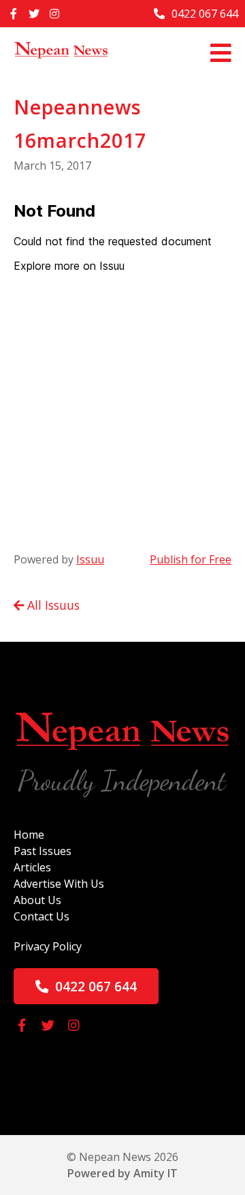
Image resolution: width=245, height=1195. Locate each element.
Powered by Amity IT (122, 1173)
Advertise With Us (59, 883)
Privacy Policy (48, 946)
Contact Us (41, 916)
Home (29, 834)
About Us (37, 900)
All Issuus (52, 605)
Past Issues (42, 850)
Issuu (90, 559)
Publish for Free (190, 559)
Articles (32, 867)
